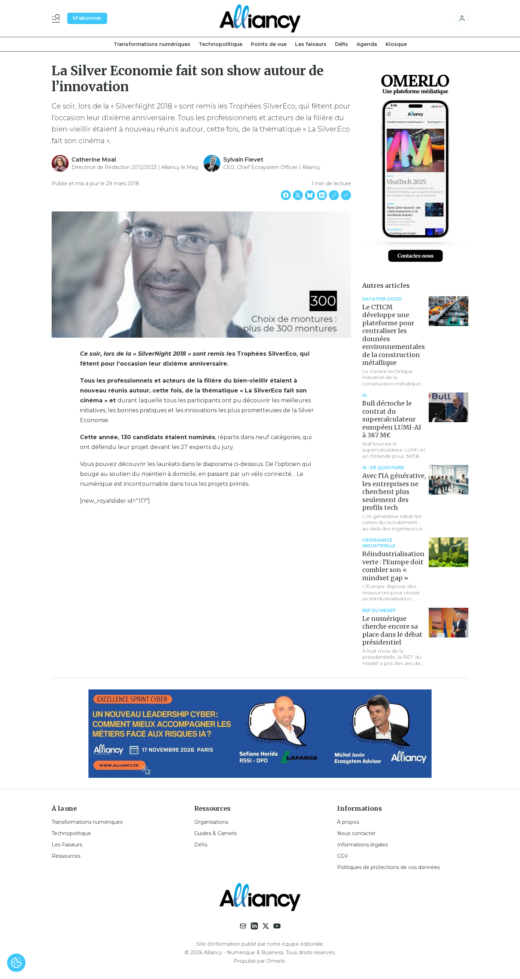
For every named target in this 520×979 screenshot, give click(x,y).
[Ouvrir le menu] (57, 18)
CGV (342, 856)
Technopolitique (220, 44)
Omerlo (275, 961)
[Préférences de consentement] (16, 963)
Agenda (367, 44)
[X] (265, 926)
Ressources (66, 856)
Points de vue (269, 44)
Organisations (211, 822)
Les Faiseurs (67, 844)
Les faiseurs (311, 44)
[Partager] (346, 195)
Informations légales (362, 844)
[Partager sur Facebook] (286, 195)
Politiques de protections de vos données (388, 867)
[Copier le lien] (334, 195)
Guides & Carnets (215, 833)
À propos (348, 822)
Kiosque (396, 44)
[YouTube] (277, 926)
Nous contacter (356, 833)
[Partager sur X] (298, 195)
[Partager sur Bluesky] (310, 195)
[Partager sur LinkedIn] (322, 195)
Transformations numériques (152, 44)
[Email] (243, 926)
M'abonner (87, 18)
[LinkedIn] (254, 926)
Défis (341, 44)
